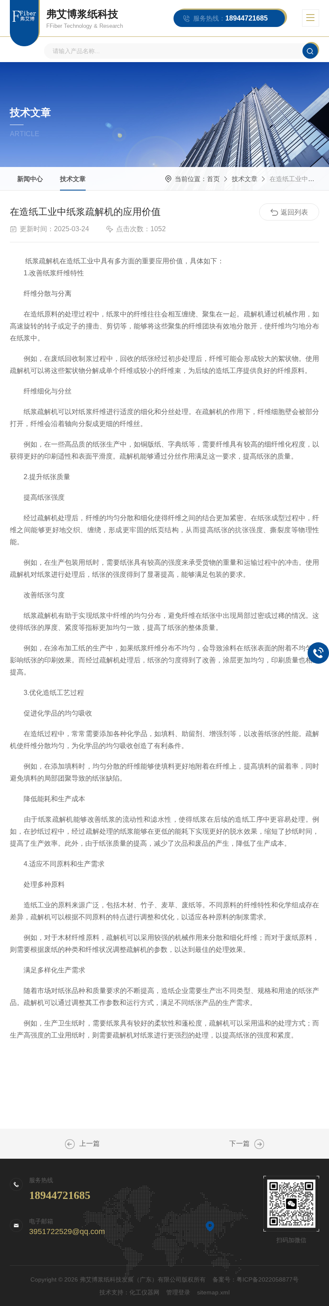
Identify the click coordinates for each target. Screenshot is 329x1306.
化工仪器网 (144, 1292)
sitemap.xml (213, 1292)
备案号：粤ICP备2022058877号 (255, 1279)
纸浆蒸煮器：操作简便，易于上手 (70, 1144)
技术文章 (73, 178)
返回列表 (294, 212)
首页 (213, 178)
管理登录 (178, 1292)
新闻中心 (30, 178)
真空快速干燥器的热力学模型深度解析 (259, 1144)
